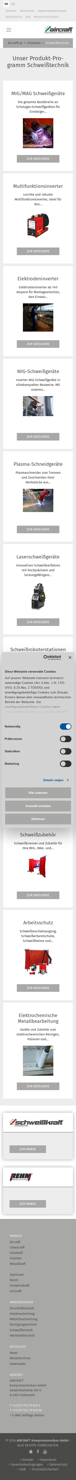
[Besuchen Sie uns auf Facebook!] (38, 1451)
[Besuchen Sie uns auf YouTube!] (45, 1451)
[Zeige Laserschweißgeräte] (38, 596)
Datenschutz (14, 16)
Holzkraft (16, 1253)
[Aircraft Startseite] (59, 30)
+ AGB (21, 1469)
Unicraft (15, 1291)
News (13, 1353)
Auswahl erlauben (38, 806)
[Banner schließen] (70, 657)
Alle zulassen (38, 792)
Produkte (34, 43)
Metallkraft (18, 1264)
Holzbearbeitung (22, 1314)
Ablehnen (38, 819)
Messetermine (20, 1358)
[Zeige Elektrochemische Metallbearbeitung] (38, 1060)
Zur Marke (27, 1149)
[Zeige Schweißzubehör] (38, 865)
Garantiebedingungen (51, 10)
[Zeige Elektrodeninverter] (38, 317)
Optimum (17, 1275)
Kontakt (11, 10)
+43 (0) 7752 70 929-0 (26, 1405)
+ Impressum (46, 1460)
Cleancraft (17, 1247)
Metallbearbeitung (23, 1319)
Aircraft (15, 1242)
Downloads (18, 1364)
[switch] (65, 739)
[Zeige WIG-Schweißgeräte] (38, 405)
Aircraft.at (15, 43)
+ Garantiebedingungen (26, 1464)
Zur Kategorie (38, 159)
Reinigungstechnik (23, 1324)
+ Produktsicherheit (44, 1469)
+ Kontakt (26, 1460)
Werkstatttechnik (22, 1335)
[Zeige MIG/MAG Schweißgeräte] (38, 132)
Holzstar (16, 1258)
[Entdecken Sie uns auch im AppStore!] (31, 1451)
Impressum (27, 10)
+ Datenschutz (57, 1464)
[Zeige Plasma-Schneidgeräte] (38, 500)
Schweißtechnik (21, 1330)
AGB (28, 16)
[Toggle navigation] (8, 30)
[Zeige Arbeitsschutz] (38, 962)
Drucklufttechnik (22, 1308)
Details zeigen (53, 780)
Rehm (14, 1280)
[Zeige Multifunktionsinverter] (38, 225)
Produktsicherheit (46, 16)
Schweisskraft (20, 1285)
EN (13, 4)
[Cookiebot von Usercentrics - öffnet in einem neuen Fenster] (45, 657)
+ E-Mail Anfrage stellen (27, 1415)
